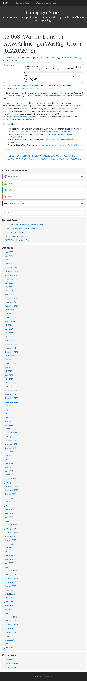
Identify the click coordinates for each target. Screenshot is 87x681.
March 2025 (9, 294)
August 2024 (10, 321)
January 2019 (10, 574)
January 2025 (10, 302)
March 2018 (9, 613)
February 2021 (11, 478)
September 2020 (11, 498)
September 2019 (11, 544)
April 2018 (9, 609)
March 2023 (9, 386)
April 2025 (9, 290)
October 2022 (10, 405)
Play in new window (19, 85)
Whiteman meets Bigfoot (46, 3)
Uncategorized (11, 667)
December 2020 (11, 486)
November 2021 (11, 444)
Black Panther (40, 58)
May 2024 (9, 333)
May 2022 (9, 421)
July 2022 (8, 413)
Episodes (27, 58)
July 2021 (8, 459)
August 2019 (10, 548)
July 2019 (8, 551)
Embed (68, 85)
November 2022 (11, 402)
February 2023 (11, 390)
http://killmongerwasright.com (43, 95)
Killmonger (50, 58)
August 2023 (10, 367)
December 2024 (11, 306)
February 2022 (11, 432)
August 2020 (10, 501)
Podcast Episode (11, 663)
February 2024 (11, 344)
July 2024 (8, 325)
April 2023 (9, 382)
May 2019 (9, 559)
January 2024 (10, 348)
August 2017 (10, 640)
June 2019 (9, 555)
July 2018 (8, 597)
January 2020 (10, 528)
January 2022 (10, 436)
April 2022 (9, 425)
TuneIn (37, 88)
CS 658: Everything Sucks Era (17, 240)
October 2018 (10, 586)
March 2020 (9, 521)
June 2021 (9, 463)
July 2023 (8, 371)
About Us (6, 3)
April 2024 (9, 336)
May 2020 (9, 513)
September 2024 (11, 317)
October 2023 (10, 359)
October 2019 (10, 540)
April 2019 (9, 563)
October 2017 (10, 632)
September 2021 (11, 452)
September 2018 (11, 590)
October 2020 (10, 494)
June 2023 (9, 375)
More (49, 88)
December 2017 (11, 624)
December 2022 (11, 398)
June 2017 (9, 647)
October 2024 (10, 313)
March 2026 (9, 263)
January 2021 (10, 482)
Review (66, 58)
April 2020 (9, 517)
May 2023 (9, 379)
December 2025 (11, 271)
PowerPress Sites (48, 676)
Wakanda (73, 58)
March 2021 (9, 475)
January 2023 (10, 394)
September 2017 (11, 636)
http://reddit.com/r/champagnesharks (21, 116)
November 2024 (11, 309)
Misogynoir (59, 58)
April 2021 (9, 471)
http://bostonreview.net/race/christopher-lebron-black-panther (43, 131)
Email (29, 88)
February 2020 (11, 524)
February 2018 (11, 617)
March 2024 (9, 340)
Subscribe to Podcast (22, 3)
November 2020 (11, 490)
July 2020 (8, 505)
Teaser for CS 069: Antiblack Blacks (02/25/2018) (55, 159)
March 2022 (9, 429)
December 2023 (11, 352)
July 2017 (8, 643)
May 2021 (9, 467)
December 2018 (11, 578)
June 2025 (9, 283)
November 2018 (11, 582)
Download (33, 85)
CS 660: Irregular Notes (14, 236)
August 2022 (10, 409)
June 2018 (9, 601)
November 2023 (11, 356)
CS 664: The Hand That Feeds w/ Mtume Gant (24, 225)
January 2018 (10, 620)
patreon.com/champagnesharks (27, 106)
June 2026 (9, 252)
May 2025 (9, 286)
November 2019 (11, 536)
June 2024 (9, 329)
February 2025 (11, 298)
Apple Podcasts (18, 88)
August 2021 (10, 455)
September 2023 (11, 363)
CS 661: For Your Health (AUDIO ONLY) (21, 232)
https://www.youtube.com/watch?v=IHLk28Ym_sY (61, 145)
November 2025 (11, 275)
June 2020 (9, 509)
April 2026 (9, 260)
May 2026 (9, 256)
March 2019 (9, 567)
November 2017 (11, 628)
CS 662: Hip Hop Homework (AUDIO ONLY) (23, 228)
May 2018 (9, 605)
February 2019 (11, 571)
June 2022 (9, 417)
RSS (43, 88)
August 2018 (10, 594)
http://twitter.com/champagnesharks (21, 119)
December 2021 (11, 440)
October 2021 (10, 448)
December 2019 (11, 532)
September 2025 (11, 279)
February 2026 (11, 267)
